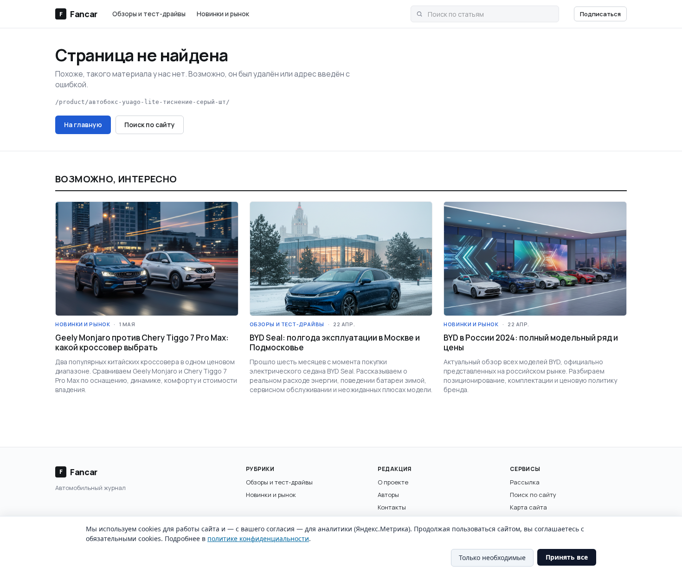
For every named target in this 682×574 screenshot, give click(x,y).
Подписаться (600, 14)
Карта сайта (528, 507)
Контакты (392, 507)
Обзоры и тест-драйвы (149, 13)
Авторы (388, 494)
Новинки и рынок (223, 13)
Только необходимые (492, 557)
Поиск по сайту (149, 124)
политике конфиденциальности (258, 538)
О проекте (393, 482)
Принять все (567, 557)
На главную (83, 124)
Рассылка (525, 482)
